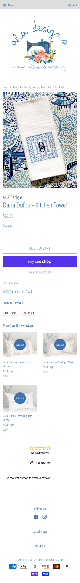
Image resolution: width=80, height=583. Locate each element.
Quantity (7, 225)
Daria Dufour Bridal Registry (24, 87)
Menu (11, 5)
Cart (75, 5)
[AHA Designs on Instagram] (44, 517)
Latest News (40, 531)
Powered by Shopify (55, 560)
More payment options (40, 272)
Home (5, 87)
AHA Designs (39, 560)
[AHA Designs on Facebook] (35, 517)
